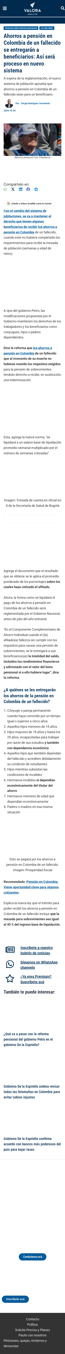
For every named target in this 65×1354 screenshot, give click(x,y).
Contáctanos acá (32, 1256)
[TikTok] (36, 1202)
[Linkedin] (22, 1202)
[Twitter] (16, 1202)
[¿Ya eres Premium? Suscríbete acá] (9, 978)
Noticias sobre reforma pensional (21, 28)
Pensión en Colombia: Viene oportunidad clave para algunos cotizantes (31, 887)
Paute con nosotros (32, 1335)
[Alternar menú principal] (4, 8)
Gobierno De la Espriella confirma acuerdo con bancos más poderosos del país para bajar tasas (32, 1144)
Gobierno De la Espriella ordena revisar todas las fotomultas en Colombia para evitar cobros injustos (32, 1091)
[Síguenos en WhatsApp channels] (9, 964)
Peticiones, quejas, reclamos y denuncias (25, 1343)
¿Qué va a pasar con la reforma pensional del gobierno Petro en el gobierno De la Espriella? (28, 1039)
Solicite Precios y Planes (32, 1330)
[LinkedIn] (20, 189)
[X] (13, 189)
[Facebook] (28, 189)
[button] (63, 8)
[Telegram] (36, 189)
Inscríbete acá (15, 1299)
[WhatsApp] (5, 189)
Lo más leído (47, 28)
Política (32, 1324)
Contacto (32, 1319)
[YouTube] (42, 1202)
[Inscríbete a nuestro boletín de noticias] (10, 949)
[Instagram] (29, 1202)
